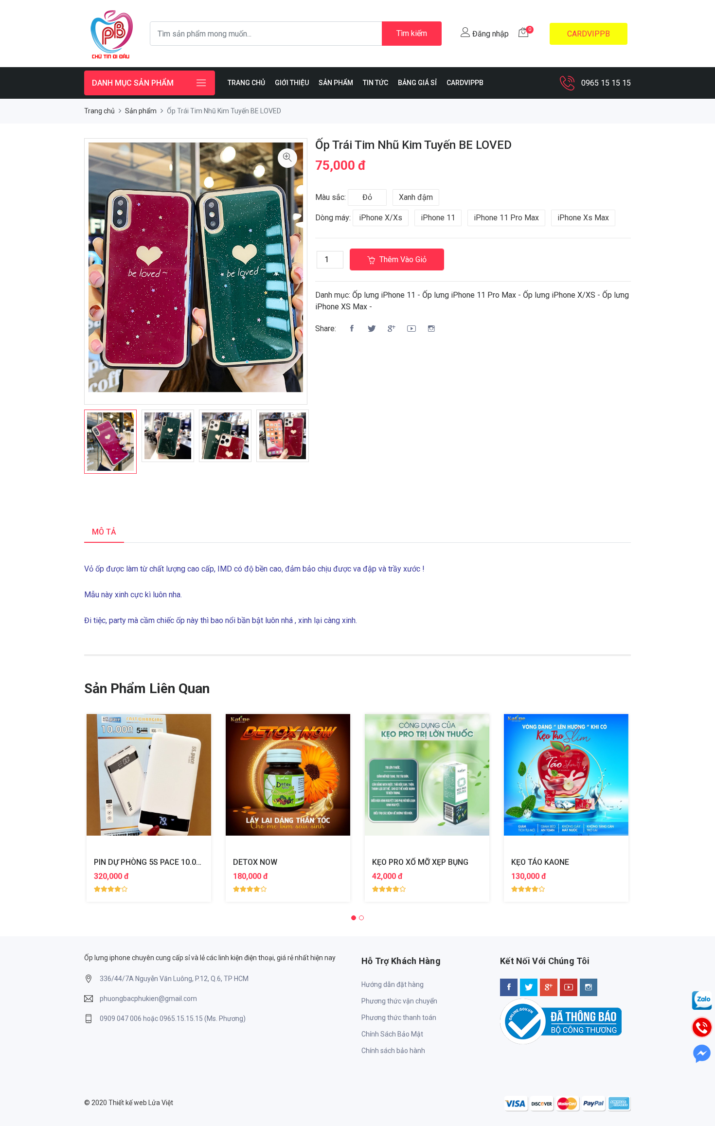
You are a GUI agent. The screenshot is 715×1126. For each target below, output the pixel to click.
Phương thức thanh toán (398, 1017)
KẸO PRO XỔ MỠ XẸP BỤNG (420, 862)
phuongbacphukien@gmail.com (148, 998)
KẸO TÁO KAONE (540, 862)
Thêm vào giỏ (402, 259)
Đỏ (367, 197)
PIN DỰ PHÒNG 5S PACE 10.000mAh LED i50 (172, 862)
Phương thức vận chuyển (399, 1001)
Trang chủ (99, 111)
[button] (354, 918)
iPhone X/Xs (380, 217)
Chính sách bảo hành (393, 1051)
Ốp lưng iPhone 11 (383, 295)
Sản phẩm (141, 111)
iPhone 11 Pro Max (506, 217)
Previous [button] (69, 441)
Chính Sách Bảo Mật (392, 1034)
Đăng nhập (489, 33)
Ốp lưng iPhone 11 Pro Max (469, 295)
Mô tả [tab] (104, 531)
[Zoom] (287, 158)
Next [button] (322, 441)
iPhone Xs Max (583, 217)
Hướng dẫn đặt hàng (392, 984)
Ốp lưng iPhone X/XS (559, 295)
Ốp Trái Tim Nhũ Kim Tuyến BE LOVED (413, 145)
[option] (110, 442)
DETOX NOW (255, 862)
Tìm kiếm (411, 33)
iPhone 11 (438, 217)
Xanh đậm (416, 197)
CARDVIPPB (588, 33)
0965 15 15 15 (606, 83)
